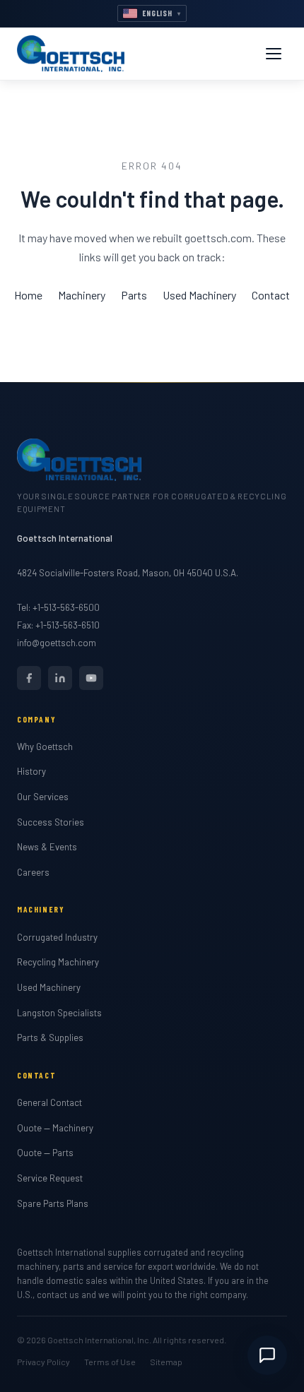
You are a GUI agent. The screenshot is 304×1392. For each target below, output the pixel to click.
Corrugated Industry (57, 937)
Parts (134, 295)
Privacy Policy (43, 1362)
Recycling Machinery (58, 962)
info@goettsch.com (56, 642)
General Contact (49, 1102)
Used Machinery (199, 295)
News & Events (47, 846)
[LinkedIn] (60, 678)
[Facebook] (29, 678)
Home (28, 295)
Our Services (43, 796)
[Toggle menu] (273, 53)
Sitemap (166, 1362)
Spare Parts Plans (52, 1203)
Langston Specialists (59, 1012)
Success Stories (50, 822)
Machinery (81, 295)
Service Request (50, 1178)
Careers (33, 872)
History (31, 771)
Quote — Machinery (55, 1128)
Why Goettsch (45, 746)
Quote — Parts (45, 1152)
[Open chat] (267, 1355)
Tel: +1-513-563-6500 (58, 607)
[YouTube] (91, 678)
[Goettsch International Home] (70, 53)
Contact (271, 295)
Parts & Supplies (50, 1037)
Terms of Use (110, 1362)
